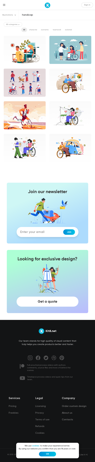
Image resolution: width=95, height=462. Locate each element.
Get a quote (47, 301)
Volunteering (56, 131)
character (33, 30)
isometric (45, 30)
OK (47, 454)
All (24, 30)
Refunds (39, 426)
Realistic (9, 131)
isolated (68, 30)
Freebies (13, 413)
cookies (35, 446)
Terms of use (42, 419)
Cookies (39, 433)
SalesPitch (55, 99)
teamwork (57, 30)
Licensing (40, 406)
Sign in (87, 5)
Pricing (12, 406)
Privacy (39, 413)
